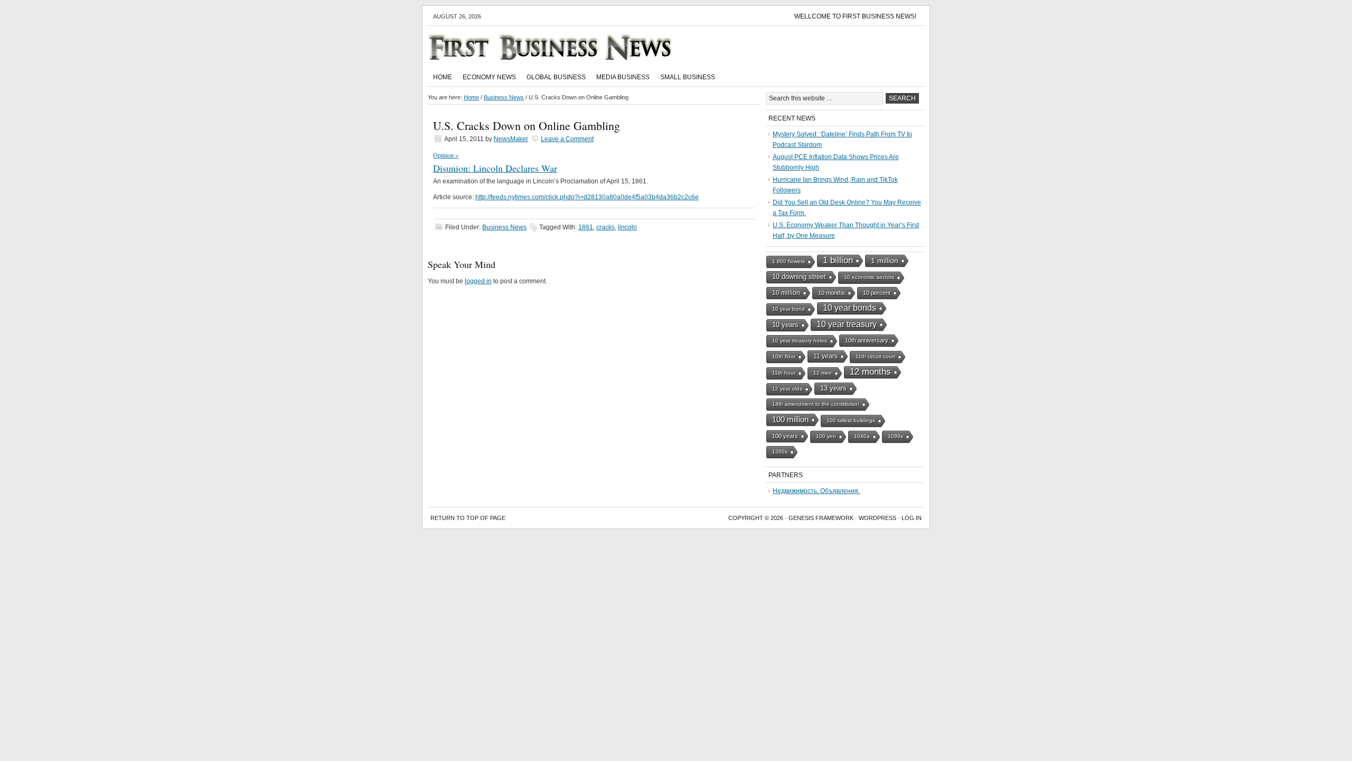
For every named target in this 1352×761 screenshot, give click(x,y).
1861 (585, 227)
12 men (822, 373)
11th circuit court (875, 356)
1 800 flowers (788, 261)
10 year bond (788, 309)
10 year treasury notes (799, 341)
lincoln (627, 227)
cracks (605, 227)
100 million (790, 419)
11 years (825, 356)
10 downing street (799, 277)
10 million (786, 292)
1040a (862, 436)
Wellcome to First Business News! (855, 16)
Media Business (623, 77)
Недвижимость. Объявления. (816, 491)
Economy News (489, 77)
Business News (504, 227)
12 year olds (787, 389)
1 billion (838, 260)
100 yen (826, 436)
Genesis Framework (820, 518)
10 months (831, 293)
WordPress (877, 518)
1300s (779, 451)
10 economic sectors (869, 277)
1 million (884, 260)
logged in (478, 281)
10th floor (783, 356)
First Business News (565, 47)
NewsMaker (511, 139)
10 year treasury (846, 324)
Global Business (556, 77)
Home (442, 77)
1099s (895, 436)
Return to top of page (467, 518)
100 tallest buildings (851, 420)
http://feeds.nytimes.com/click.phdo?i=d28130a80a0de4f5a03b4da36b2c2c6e (587, 197)
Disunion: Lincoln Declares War (495, 168)
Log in (912, 518)
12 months (870, 372)
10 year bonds (849, 307)
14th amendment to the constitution (815, 404)
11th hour (783, 373)
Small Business (687, 77)
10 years (785, 325)
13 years (833, 388)
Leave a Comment (567, 139)
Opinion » (445, 155)
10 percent (876, 293)
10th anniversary (866, 340)
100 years (785, 436)
